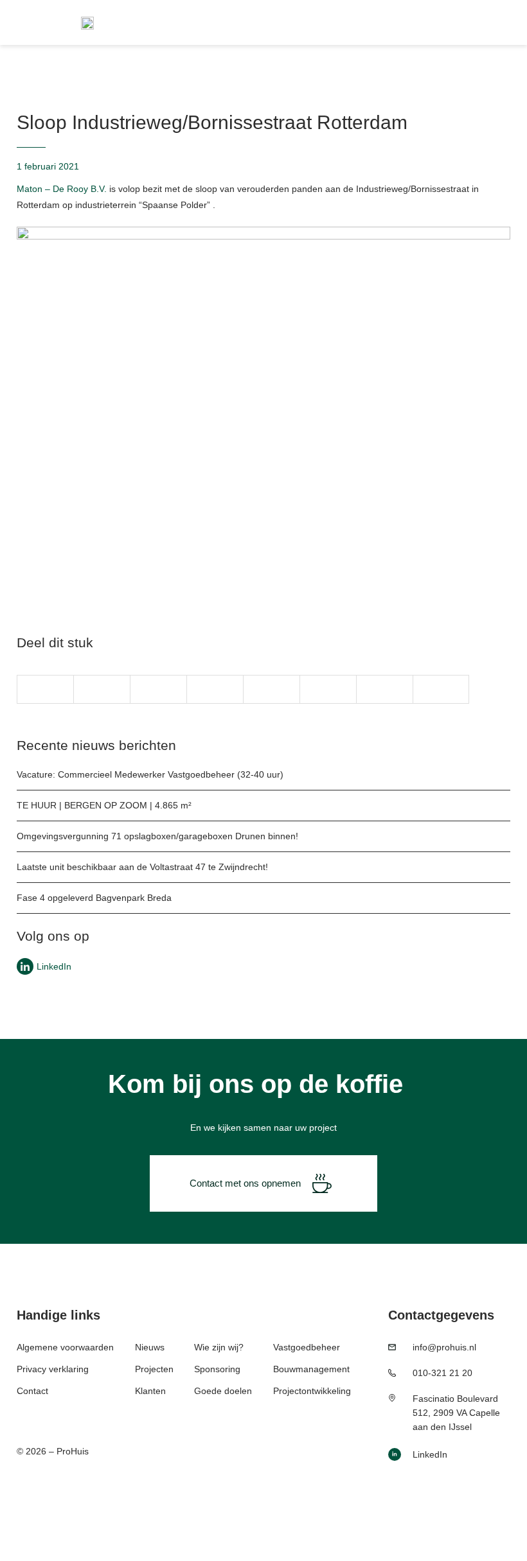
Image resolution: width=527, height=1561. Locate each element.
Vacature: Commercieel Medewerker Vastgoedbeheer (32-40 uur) (150, 774)
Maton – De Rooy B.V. (62, 189)
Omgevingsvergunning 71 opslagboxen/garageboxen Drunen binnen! (157, 836)
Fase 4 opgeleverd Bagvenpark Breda (94, 898)
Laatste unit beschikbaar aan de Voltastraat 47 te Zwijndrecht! (142, 867)
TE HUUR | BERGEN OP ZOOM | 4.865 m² (104, 805)
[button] (45, 689)
